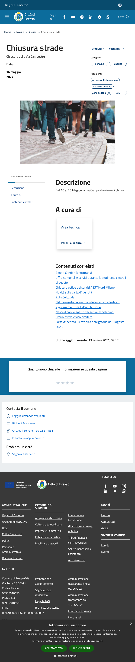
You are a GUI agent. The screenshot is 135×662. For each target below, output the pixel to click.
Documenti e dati (12, 558)
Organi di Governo (13, 515)
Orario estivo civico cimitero (74, 317)
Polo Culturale (65, 297)
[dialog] (67, 641)
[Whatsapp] (106, 16)
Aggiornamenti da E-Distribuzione (78, 307)
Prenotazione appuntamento (44, 581)
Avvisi (32, 32)
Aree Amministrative (14, 521)
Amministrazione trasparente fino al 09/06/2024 (79, 584)
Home (7, 32)
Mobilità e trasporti (46, 543)
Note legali (74, 617)
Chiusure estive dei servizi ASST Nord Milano (85, 287)
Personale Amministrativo (11, 549)
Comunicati (108, 521)
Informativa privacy (79, 611)
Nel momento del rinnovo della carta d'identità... (88, 302)
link (101, 640)
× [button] (131, 623)
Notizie (105, 515)
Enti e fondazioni (12, 534)
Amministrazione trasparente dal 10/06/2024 (78, 600)
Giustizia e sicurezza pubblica (80, 528)
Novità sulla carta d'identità (74, 292)
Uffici (5, 528)
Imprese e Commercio (48, 531)
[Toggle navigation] (7, 16)
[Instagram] (80, 16)
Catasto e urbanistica (47, 537)
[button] (67, 656)
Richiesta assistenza (47, 607)
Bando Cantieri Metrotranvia (74, 272)
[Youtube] (71, 16)
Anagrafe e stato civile (48, 518)
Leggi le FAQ (42, 601)
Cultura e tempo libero (48, 524)
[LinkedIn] (89, 16)
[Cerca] (128, 17)
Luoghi (105, 545)
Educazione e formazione (76, 517)
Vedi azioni (115, 49)
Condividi (97, 49)
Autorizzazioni (76, 560)
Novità (20, 32)
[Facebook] (62, 16)
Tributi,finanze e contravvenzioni (78, 540)
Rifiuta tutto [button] (81, 648)
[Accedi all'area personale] (120, 5)
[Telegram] (98, 16)
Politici (6, 540)
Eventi (105, 552)
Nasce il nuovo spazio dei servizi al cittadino (85, 312)
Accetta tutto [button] (54, 648)
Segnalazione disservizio (43, 592)
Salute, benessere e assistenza (80, 551)
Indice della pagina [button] (21, 176)
